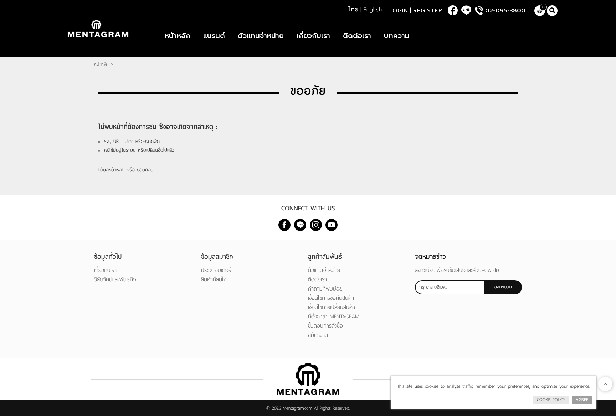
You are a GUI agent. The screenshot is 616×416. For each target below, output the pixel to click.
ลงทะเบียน (503, 287)
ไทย (353, 9)
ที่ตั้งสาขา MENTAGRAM (333, 316)
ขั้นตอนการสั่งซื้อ (325, 325)
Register (427, 10)
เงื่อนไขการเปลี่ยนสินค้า (331, 307)
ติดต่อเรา (357, 35)
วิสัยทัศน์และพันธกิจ (115, 279)
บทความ (397, 35)
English (373, 9)
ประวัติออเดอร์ (216, 270)
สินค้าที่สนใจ (214, 279)
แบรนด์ (214, 35)
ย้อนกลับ (145, 169)
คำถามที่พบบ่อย (325, 288)
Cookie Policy (551, 400)
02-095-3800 (505, 10)
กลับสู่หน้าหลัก (111, 169)
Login (398, 10)
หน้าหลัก (177, 35)
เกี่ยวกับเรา (313, 35)
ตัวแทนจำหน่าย (261, 35)
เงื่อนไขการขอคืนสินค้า (331, 298)
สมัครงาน (318, 335)
